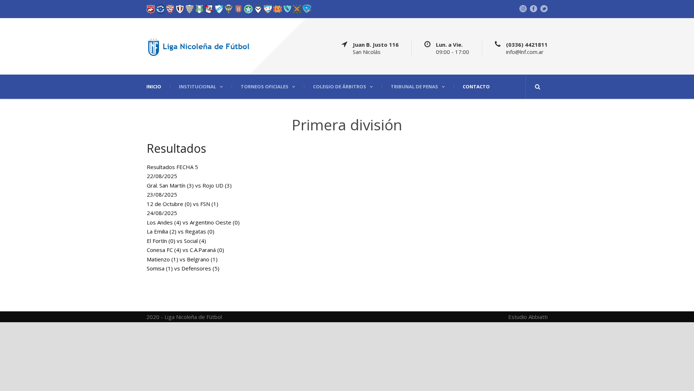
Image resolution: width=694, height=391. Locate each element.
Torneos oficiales (264, 86)
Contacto (476, 86)
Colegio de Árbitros (339, 86)
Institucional (197, 86)
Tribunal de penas (414, 86)
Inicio (153, 86)
